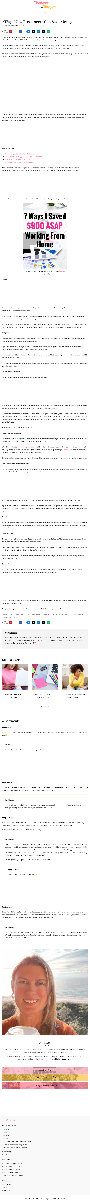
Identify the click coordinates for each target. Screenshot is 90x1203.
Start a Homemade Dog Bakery (15, 1145)
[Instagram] (7, 1120)
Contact (5, 1187)
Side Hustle (6, 1136)
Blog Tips (7, 1132)
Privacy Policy (7, 1190)
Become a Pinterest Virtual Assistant (17, 1142)
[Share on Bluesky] (28, 31)
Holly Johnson (8, 782)
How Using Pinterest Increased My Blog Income (43, 697)
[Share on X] (43, 31)
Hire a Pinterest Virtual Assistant (15, 1148)
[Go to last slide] (4, 685)
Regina (5, 907)
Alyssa (5, 727)
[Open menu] (45, 12)
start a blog (45, 1070)
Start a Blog (6, 1129)
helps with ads (71, 522)
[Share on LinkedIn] (38, 31)
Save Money (6, 1151)
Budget (4, 1154)
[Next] (85, 685)
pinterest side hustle (45, 1078)
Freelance (6, 1139)
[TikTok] (10, 1120)
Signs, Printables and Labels (12, 1175)
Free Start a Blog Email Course (13, 1164)
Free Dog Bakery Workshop (12, 1172)
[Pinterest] (3, 1120)
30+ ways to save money (45, 1085)
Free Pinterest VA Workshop (12, 1169)
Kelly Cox (6, 817)
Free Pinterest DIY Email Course (13, 1166)
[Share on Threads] (33, 31)
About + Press (7, 1184)
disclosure (62, 271)
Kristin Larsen (11, 633)
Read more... (67, 1059)
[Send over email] (48, 31)
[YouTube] (13, 1120)
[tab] (41, 706)
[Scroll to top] (85, 1198)
